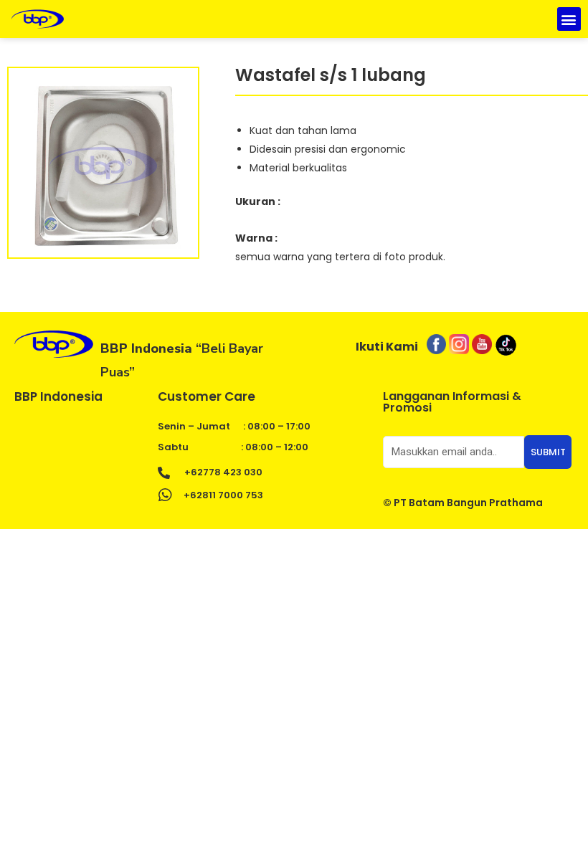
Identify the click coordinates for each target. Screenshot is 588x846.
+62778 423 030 (223, 472)
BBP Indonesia (58, 396)
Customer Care (206, 396)
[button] (569, 19)
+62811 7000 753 (223, 495)
